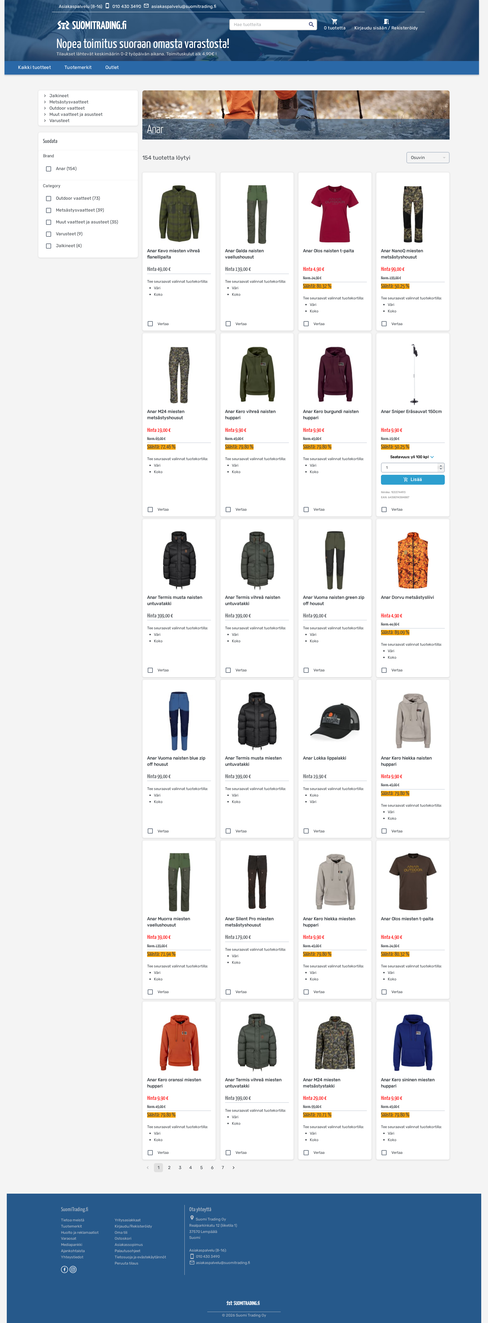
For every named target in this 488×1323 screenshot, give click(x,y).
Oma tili (121, 1232)
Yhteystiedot (72, 1257)
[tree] (88, 108)
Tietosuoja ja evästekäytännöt (140, 1257)
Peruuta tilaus (126, 1263)
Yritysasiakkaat (128, 1220)
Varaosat (68, 1238)
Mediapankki (71, 1245)
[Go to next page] (233, 1167)
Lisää (416, 479)
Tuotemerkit (71, 1226)
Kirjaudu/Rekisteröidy (133, 1226)
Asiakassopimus (129, 1245)
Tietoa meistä (72, 1220)
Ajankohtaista (73, 1251)
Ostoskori (123, 1238)
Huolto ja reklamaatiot (80, 1232)
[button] (88, 155)
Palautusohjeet (127, 1251)
